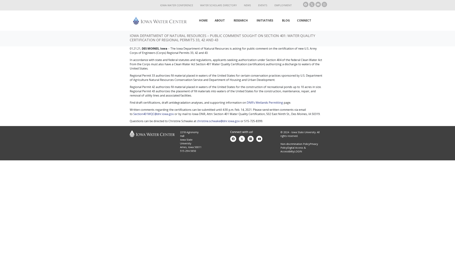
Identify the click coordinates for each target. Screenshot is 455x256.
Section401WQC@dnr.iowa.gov (153, 114)
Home (203, 20)
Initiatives (265, 20)
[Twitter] (242, 139)
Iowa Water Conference (176, 5)
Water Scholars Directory (218, 5)
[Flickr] (251, 139)
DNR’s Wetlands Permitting (265, 103)
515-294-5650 (188, 151)
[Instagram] (324, 4)
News (247, 5)
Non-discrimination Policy (295, 144)
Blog (286, 20)
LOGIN (298, 151)
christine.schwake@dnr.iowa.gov (218, 121)
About (220, 20)
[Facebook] (305, 4)
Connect (304, 20)
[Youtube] (318, 4)
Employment (283, 5)
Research (241, 20)
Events (262, 5)
